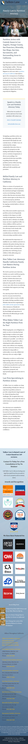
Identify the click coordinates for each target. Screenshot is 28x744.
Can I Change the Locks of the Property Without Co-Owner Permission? (14, 623)
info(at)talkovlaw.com (14, 124)
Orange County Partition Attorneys (12, 660)
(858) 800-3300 (11, 688)
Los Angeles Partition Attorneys (11, 649)
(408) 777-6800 (11, 677)
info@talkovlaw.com (8, 641)
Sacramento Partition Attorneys (11, 713)
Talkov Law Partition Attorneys (11, 638)
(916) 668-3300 (11, 720)
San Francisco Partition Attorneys (12, 692)
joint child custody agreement (11, 305)
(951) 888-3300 (11, 709)
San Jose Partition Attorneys (10, 670)
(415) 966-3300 (11, 698)
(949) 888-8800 (11, 666)
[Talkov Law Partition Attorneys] (10, 2)
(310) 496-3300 (11, 656)
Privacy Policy (17, 741)
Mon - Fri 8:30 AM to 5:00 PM (10, 645)
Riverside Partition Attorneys (10, 702)
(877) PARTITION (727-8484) (10, 643)
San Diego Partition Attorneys (10, 681)
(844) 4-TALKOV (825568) (14, 120)
